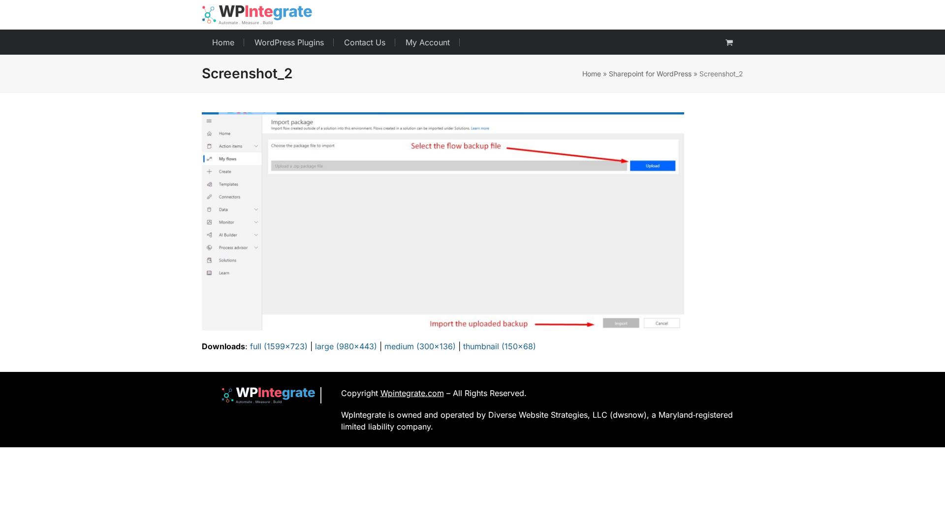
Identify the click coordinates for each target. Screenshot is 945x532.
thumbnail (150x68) (499, 346)
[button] (729, 42)
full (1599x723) (279, 346)
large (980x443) (346, 346)
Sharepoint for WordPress (650, 73)
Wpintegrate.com (412, 393)
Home (591, 73)
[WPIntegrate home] (263, 395)
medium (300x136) (420, 346)
